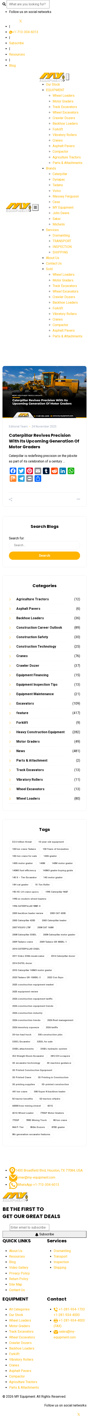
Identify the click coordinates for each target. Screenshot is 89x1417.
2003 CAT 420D (58, 913)
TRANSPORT (62, 241)
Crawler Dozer (27, 666)
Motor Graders (63, 101)
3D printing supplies (23, 1084)
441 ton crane (19, 1091)
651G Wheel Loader (23, 1113)
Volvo (57, 191)
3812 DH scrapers (60, 1056)
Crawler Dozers (64, 118)
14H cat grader (20, 884)
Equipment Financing (32, 675)
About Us (52, 258)
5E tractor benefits (22, 1099)
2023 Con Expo (55, 977)
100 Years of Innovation (56, 849)
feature (22, 713)
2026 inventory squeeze (25, 1027)
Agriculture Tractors (67, 157)
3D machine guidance (59, 1063)
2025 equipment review (25, 991)
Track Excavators (65, 107)
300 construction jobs (50, 1034)
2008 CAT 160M (45, 927)
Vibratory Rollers (65, 135)
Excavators (25, 703)
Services (52, 230)
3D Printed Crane (21, 1077)
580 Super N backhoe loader (49, 1091)
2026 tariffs (52, 1027)
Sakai (56, 219)
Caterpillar (60, 174)
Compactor (60, 151)
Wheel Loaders (64, 96)
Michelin (59, 224)
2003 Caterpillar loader (54, 920)
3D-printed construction (55, 1084)
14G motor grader (53, 877)
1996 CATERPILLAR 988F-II (26, 906)
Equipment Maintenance (35, 694)
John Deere (61, 213)
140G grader (50, 856)
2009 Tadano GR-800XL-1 (53, 942)
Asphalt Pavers (64, 146)
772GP (15, 1120)
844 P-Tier (18, 1127)
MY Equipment (63, 207)
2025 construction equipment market (33, 984)
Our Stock (53, 84)
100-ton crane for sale (24, 856)
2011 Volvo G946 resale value (28, 956)
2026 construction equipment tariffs (32, 999)
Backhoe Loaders (65, 123)
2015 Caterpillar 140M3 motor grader (32, 970)
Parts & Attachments (67, 163)
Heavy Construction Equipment (40, 732)
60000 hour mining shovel (26, 1106)
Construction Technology (36, 646)
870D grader (58, 1127)
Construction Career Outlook (39, 628)
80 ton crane (60, 1120)
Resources (17, 54)
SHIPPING (60, 252)
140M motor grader (62, 863)
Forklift (58, 129)
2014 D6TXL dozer (22, 963)
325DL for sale (45, 1041)
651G (50, 1106)
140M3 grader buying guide (58, 870)
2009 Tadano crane (22, 942)
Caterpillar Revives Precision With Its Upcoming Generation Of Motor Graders (44, 441)
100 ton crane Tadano (24, 849)
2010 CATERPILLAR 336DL (26, 949)
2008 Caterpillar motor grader (59, 934)
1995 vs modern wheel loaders (29, 899)
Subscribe (16, 43)
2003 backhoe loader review (27, 913)
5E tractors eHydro (50, 1099)
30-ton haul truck (21, 1034)
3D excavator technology (26, 1063)
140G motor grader (22, 863)
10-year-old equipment (51, 842)
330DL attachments (23, 1049)
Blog (12, 65)
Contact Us (54, 263)
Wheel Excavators (65, 112)
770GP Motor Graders (52, 1113)
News (20, 751)
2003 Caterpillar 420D (23, 920)
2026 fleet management (60, 1020)
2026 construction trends (26, 1020)
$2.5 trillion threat (22, 842)
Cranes (58, 140)
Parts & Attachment (31, 760)
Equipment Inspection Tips (37, 684)
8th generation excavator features (31, 1134)
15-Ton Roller (42, 884)
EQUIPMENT (55, 90)
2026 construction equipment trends (32, 1006)
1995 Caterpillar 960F (56, 892)
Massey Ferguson (66, 196)
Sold (49, 269)
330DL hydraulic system (53, 1049)
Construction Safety (32, 637)
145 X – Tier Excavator (24, 877)
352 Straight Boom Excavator (28, 1056)
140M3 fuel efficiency (24, 870)
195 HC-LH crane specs (25, 892)
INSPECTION (62, 247)
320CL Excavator (21, 1041)
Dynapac (59, 179)
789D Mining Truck (36, 1120)
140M (42, 863)
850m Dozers (37, 1127)
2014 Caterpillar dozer (63, 956)
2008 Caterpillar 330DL (24, 934)
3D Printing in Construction (53, 1077)
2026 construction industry (27, 1013)
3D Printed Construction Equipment (32, 1070)
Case (56, 202)
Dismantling (61, 235)
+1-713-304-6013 (25, 32)
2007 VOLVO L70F (21, 927)
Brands (51, 168)
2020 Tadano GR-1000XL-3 (26, 977)
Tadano (58, 185)
